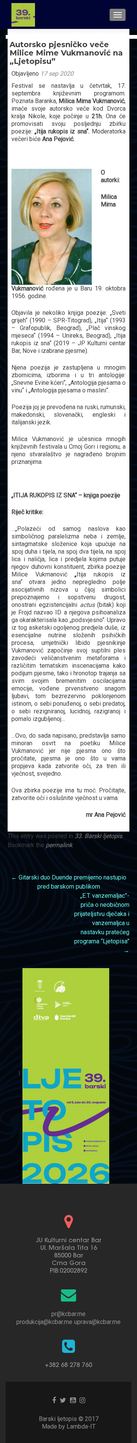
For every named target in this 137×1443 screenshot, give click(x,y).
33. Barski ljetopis (98, 836)
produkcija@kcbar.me (44, 1322)
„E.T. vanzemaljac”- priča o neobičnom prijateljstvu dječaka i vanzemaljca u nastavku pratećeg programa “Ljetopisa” (101, 923)
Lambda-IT (81, 1426)
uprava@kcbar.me (97, 1322)
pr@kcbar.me (68, 1314)
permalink (59, 845)
